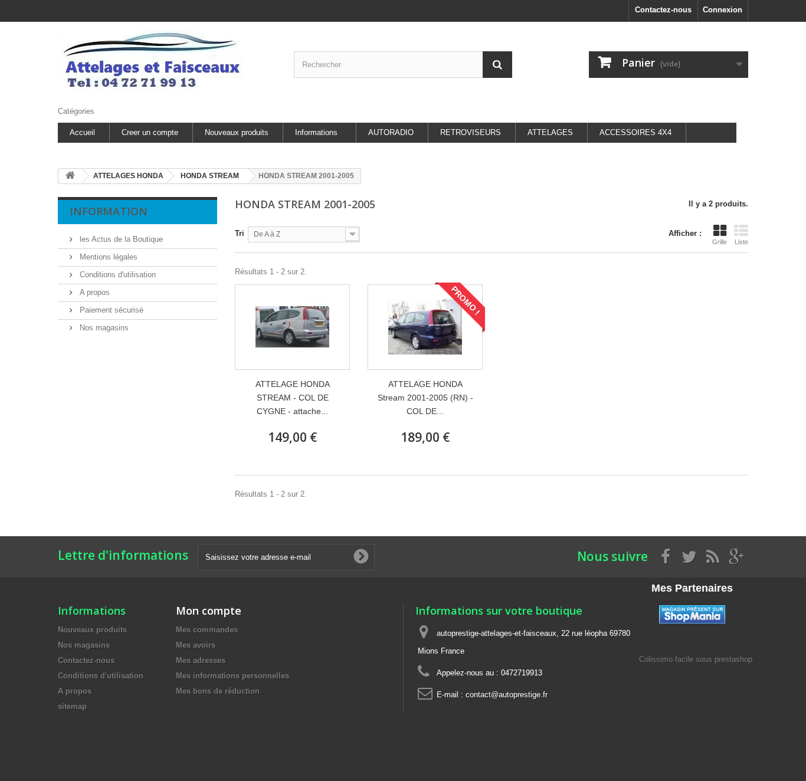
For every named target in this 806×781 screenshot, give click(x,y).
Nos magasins (103, 327)
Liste (741, 241)
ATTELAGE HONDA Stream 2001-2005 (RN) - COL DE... (425, 397)
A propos (93, 292)
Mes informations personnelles (232, 675)
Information (109, 211)
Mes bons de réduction (218, 691)
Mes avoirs (195, 645)
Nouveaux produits (236, 132)
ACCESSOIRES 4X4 (635, 132)
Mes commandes (207, 629)
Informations (316, 132)
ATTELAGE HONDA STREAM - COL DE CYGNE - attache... (292, 397)
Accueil (82, 132)
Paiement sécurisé (110, 310)
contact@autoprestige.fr (507, 694)
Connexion (722, 9)
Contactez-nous (663, 9)
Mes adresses (200, 660)
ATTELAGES (550, 132)
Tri (239, 233)
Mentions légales (107, 256)
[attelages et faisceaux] (167, 61)
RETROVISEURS (470, 132)
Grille (719, 241)
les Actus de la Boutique (120, 239)
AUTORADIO (391, 132)
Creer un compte (150, 132)
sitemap (72, 706)
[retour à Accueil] (70, 176)
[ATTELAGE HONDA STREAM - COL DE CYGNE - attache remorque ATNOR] (292, 327)
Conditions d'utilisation (116, 274)
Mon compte (208, 610)
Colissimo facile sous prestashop (695, 659)
